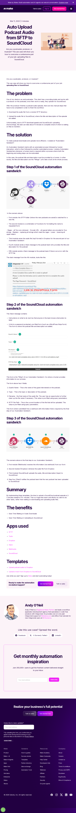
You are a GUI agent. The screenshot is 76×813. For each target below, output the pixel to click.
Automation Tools (26, 770)
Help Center (43, 759)
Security (42, 780)
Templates (24, 759)
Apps (5, 763)
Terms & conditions (64, 766)
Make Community (45, 756)
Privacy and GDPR (64, 770)
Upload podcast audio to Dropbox (21, 567)
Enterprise (7, 777)
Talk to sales (37, 8)
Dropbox (12, 540)
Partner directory (26, 763)
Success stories (26, 756)
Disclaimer (62, 773)
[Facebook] (51, 795)
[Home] (8, 8)
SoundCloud (13, 553)
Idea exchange (26, 766)
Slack (11, 545)
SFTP (11, 532)
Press (60, 763)
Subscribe (54, 679)
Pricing (6, 770)
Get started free (59, 8)
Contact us (62, 759)
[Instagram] (56, 795)
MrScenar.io (47, 618)
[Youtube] (71, 795)
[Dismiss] (73, 2)
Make (30, 576)
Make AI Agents (8, 759)
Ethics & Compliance (65, 780)
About (60, 753)
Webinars (43, 770)
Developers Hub (45, 763)
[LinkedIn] (66, 795)
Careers (61, 756)
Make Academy (45, 753)
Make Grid (7, 766)
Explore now (63, 2)
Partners (42, 777)
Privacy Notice (29, 736)
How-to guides (25, 753)
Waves (6, 783)
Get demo (7, 773)
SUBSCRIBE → (8, 740)
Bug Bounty (62, 777)
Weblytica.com (46, 616)
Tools (11, 536)
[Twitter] (61, 795)
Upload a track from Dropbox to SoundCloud (25, 572)
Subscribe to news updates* (14, 723)
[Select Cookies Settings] (3, 809)
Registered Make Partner (45, 610)
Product (6, 753)
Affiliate (42, 773)
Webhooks (12, 549)
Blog (41, 766)
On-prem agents (45, 783)
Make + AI (7, 756)
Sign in (47, 8)
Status (5, 780)
